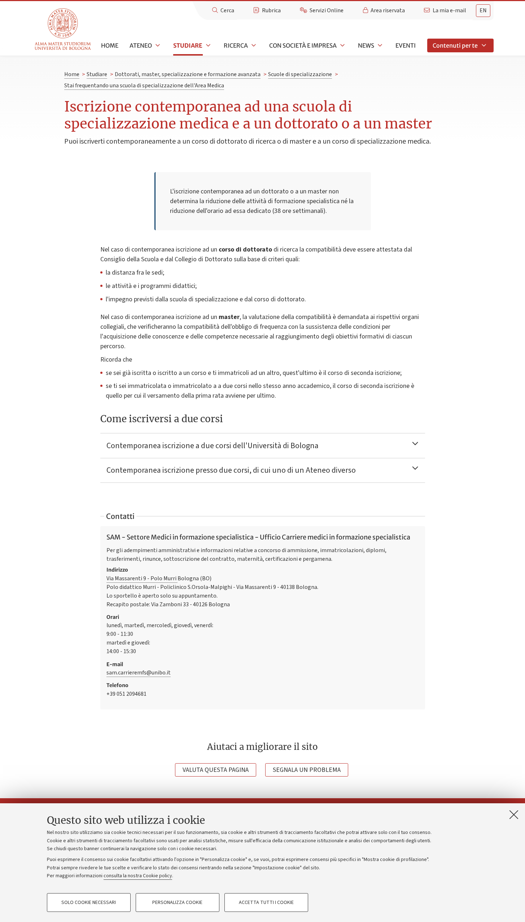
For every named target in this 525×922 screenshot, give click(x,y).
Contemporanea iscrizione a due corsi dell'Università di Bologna (212, 445)
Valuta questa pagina (216, 769)
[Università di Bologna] (63, 29)
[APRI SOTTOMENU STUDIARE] (207, 45)
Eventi (405, 45)
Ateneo (141, 45)
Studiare (187, 45)
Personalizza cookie (177, 902)
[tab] (483, 10)
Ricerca (236, 45)
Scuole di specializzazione (300, 74)
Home (109, 45)
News (366, 45)
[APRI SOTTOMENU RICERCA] (253, 45)
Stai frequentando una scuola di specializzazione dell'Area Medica (144, 85)
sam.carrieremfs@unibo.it (138, 673)
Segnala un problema (307, 769)
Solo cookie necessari (88, 902)
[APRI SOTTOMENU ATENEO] (157, 45)
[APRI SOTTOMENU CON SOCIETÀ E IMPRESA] (342, 45)
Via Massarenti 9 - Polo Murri (142, 578)
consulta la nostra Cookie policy (138, 875)
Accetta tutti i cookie (266, 902)
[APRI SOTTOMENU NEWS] (379, 45)
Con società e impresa (303, 45)
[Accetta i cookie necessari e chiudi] (514, 814)
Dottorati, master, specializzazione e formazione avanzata (188, 74)
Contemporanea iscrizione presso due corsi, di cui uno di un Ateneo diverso (231, 470)
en (483, 10)
